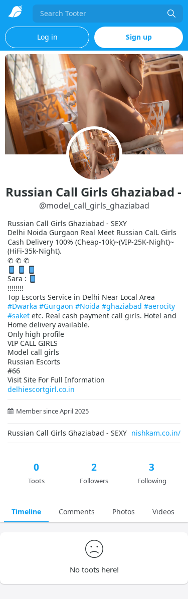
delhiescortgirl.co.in (41, 389)
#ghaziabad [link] (122, 306)
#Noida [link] (87, 306)
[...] (171, 14)
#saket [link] (19, 315)
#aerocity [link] (159, 306)
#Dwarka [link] (22, 306)
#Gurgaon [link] (56, 306)
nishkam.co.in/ (155, 433)
